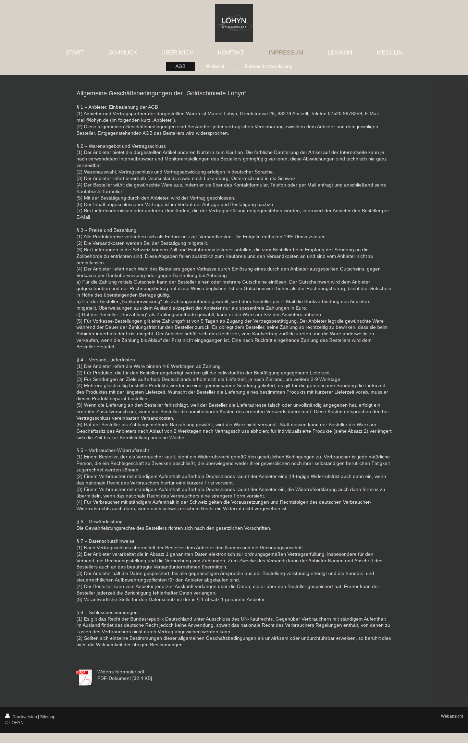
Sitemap (48, 717)
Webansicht (452, 716)
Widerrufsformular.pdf (120, 671)
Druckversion (24, 717)
